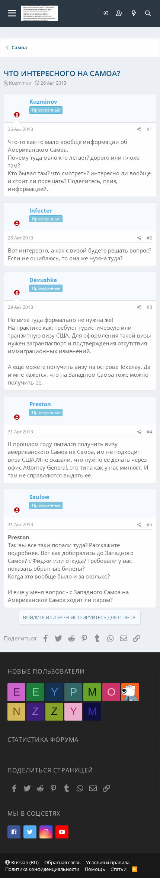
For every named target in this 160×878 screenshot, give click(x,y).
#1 (149, 129)
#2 (149, 238)
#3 (149, 307)
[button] (12, 13)
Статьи (119, 869)
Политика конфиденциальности (42, 869)
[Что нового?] (134, 13)
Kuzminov (20, 82)
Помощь (95, 869)
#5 (149, 524)
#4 (149, 432)
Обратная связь (62, 862)
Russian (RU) (24, 862)
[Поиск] (148, 13)
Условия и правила (107, 862)
